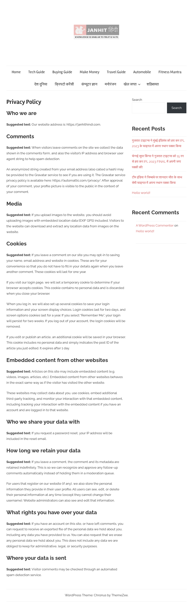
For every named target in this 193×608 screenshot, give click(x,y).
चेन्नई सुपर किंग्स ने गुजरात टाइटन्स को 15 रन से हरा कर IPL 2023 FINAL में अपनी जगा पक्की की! (158, 161)
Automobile (142, 72)
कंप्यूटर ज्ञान (89, 84)
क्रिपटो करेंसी (64, 84)
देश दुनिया (40, 84)
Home (16, 72)
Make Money (89, 72)
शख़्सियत (153, 84)
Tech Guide (36, 72)
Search (137, 100)
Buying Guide (62, 72)
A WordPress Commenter (155, 225)
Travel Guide (116, 72)
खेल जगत (130, 84)
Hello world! (141, 193)
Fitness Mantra (170, 72)
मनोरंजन (110, 84)
